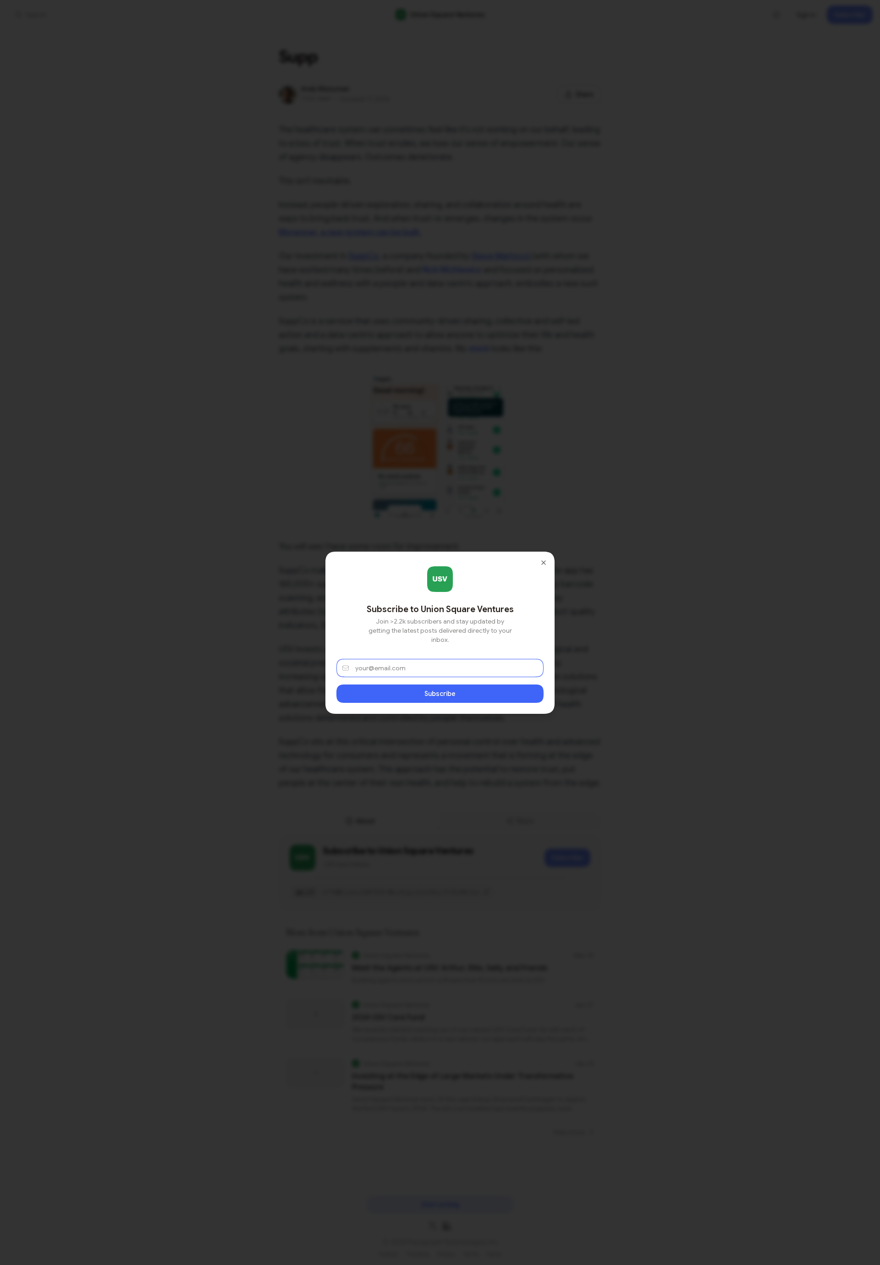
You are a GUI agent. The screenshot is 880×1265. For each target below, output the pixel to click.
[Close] (543, 562)
